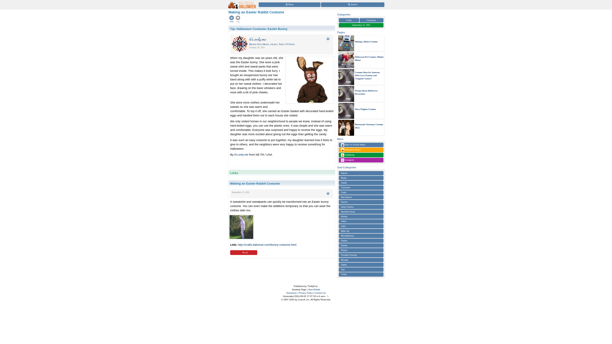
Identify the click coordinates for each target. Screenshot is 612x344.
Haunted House (348, 212)
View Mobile (314, 289)
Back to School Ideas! (353, 144)
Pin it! (245, 252)
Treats (344, 274)
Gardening (347, 155)
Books (344, 178)
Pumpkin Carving (349, 255)
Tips (343, 269)
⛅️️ (328, 296)
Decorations (346, 197)
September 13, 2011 (361, 25)
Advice (344, 173)
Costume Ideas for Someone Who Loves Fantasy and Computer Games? (367, 75)
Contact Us (320, 293)
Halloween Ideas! (351, 150)
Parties (344, 241)
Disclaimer (291, 293)
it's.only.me (241, 154)
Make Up (345, 231)
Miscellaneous (347, 236)
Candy (344, 183)
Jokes (343, 221)
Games (344, 202)
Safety (344, 265)
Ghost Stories (347, 207)
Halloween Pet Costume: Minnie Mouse (369, 58)
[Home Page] (242, 1)
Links (343, 226)
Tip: (259, 29)
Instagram (349, 160)
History (344, 216)
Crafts (349, 20)
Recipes (344, 260)
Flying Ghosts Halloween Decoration (366, 92)
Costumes (371, 20)
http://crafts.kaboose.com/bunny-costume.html (267, 244)
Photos (344, 250)
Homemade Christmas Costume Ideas (369, 126)
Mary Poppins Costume (365, 109)
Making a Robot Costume (366, 41)
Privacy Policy (306, 293)
